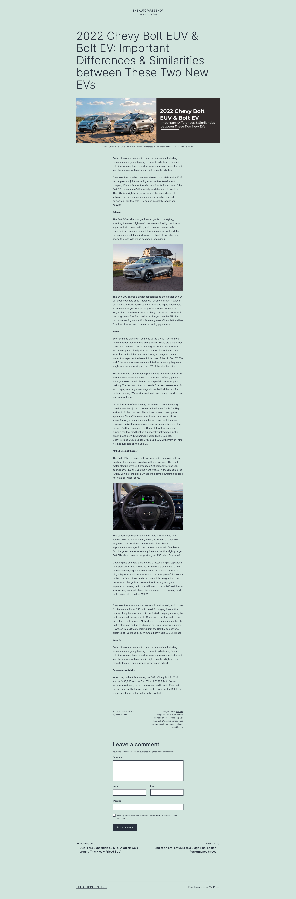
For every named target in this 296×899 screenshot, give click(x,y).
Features (179, 711)
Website (117, 801)
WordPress (214, 887)
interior (124, 342)
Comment (118, 757)
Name (116, 786)
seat (146, 350)
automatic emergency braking (166, 718)
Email (152, 786)
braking (141, 162)
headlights (166, 170)
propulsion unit (158, 724)
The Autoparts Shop (148, 10)
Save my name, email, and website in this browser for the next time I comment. (147, 817)
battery (165, 197)
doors (173, 312)
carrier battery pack (174, 721)
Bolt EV (161, 721)
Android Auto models (173, 714)
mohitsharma (121, 714)
